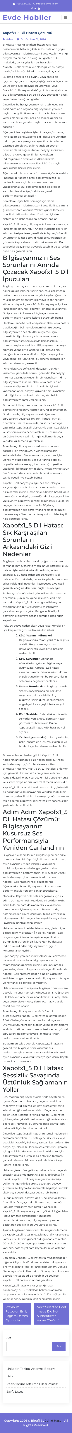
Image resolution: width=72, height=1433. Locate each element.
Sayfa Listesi (15, 1391)
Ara (8, 1338)
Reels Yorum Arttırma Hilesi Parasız (32, 1384)
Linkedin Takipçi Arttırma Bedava (30, 1369)
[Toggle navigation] (65, 17)
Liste (9, 1376)
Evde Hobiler (27, 17)
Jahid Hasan (54, 1420)
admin (10, 39)
